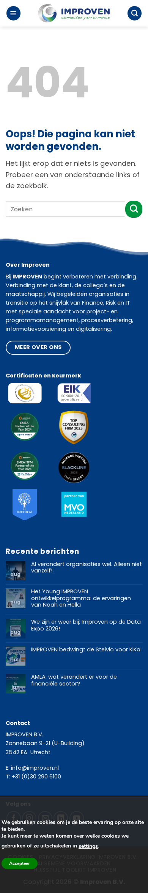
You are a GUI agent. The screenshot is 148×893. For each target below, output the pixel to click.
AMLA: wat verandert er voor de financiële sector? (74, 680)
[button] (13, 13)
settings (88, 846)
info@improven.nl (35, 768)
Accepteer (19, 863)
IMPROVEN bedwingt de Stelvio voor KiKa (85, 649)
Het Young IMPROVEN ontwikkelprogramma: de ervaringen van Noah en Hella (81, 598)
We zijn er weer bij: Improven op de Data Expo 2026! (86, 625)
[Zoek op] (135, 13)
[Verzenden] (133, 209)
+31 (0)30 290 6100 (36, 776)
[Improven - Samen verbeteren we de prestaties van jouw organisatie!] (74, 13)
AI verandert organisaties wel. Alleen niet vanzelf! (86, 567)
